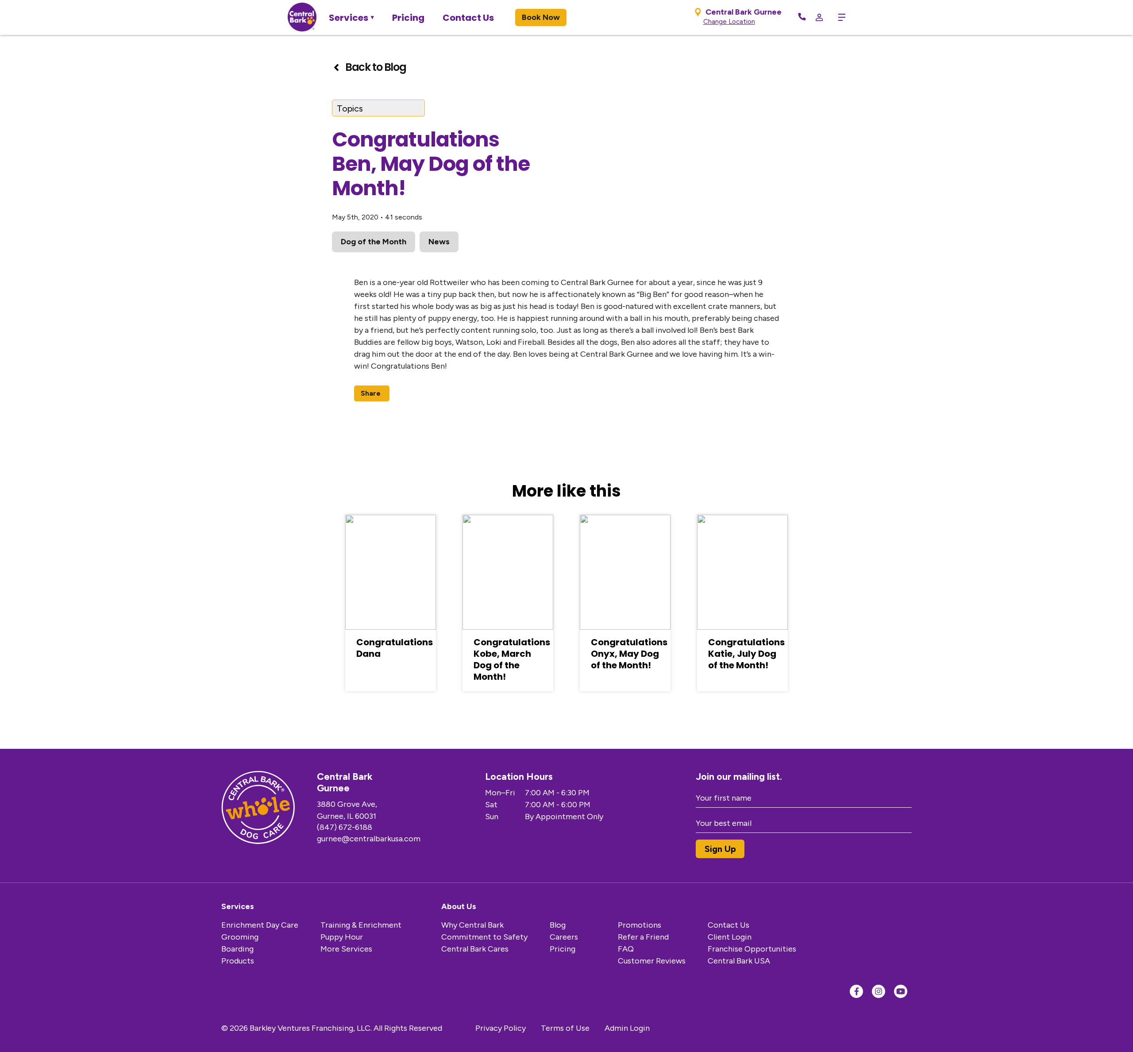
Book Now (541, 17)
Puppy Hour (341, 937)
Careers (564, 937)
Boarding (237, 949)
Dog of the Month (373, 242)
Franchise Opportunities (752, 949)
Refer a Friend (643, 937)
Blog (558, 925)
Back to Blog (375, 67)
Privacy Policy (500, 1028)
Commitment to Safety (484, 937)
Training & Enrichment (360, 925)
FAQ (626, 949)
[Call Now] (802, 17)
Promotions (639, 925)
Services (348, 18)
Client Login (729, 937)
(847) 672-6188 (344, 827)
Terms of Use (565, 1028)
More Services (346, 949)
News (439, 242)
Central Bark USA (739, 961)
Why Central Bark (472, 925)
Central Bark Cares (475, 949)
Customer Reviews (652, 961)
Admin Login (627, 1028)
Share (371, 393)
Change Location (729, 22)
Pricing (408, 18)
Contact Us (468, 18)
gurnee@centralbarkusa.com (368, 839)
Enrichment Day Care (259, 925)
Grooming (239, 937)
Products (237, 961)
